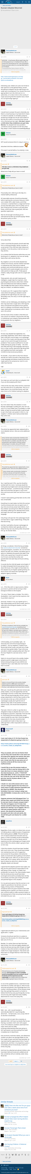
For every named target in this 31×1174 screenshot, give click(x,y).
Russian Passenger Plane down (15, 1128)
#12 (29, 543)
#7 (29, 330)
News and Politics (11, 1122)
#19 (29, 965)
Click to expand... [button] (15, 72)
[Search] (26, 2)
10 (9, 1149)
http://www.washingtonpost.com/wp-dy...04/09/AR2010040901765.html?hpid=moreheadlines (12, 78)
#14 (29, 619)
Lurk (5, 1139)
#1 (29, 57)
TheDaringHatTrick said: (8, 968)
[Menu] (2, 2)
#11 (29, 461)
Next (15, 1061)
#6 (29, 229)
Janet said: (4, 164)
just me (6, 1129)
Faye (5, 1122)
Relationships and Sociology (21, 1111)
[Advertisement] (15, 28)
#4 (29, 161)
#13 (29, 584)
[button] (29, 2)
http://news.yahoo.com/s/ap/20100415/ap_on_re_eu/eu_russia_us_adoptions (15, 744)
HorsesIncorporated (9, 1111)
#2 (29, 109)
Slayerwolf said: (6, 912)
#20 (29, 1007)
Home (14, 1169)
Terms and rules (19, 1168)
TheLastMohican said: (7, 185)
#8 (29, 377)
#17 (29, 827)
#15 (29, 676)
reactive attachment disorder (11, 548)
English (7, 1165)
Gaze (5, 1148)
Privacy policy (4, 1169)
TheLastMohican (6, 10)
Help (10, 1169)
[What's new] (22, 2)
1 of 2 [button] (10, 1061)
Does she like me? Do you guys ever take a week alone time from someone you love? (17, 1107)
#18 (29, 908)
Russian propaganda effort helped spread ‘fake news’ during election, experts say (16, 1119)
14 (9, 1124)
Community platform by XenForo (15, 1172)
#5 (29, 182)
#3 (29, 139)
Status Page (4, 1168)
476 (9, 1113)
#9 (29, 401)
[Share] (27, 57)
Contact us (11, 1168)
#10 (29, 426)
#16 (29, 735)
